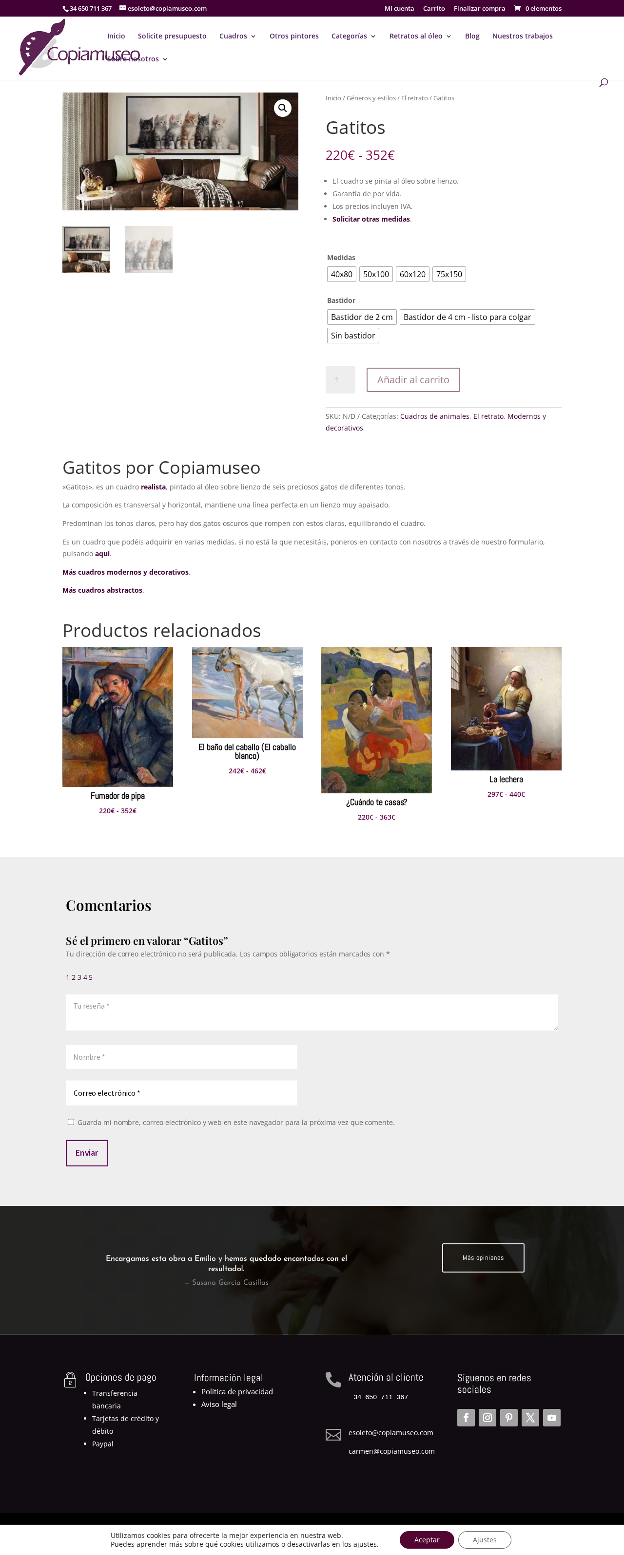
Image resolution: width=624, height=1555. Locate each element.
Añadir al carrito (413, 379)
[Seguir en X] (530, 1417)
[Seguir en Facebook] (466, 1417)
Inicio (116, 36)
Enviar (87, 1153)
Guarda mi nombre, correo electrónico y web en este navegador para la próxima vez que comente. (236, 1122)
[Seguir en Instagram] (487, 1417)
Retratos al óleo (416, 36)
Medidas (341, 257)
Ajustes (485, 1539)
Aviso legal (219, 1404)
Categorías (349, 36)
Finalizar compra (480, 9)
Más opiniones (483, 1257)
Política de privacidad (237, 1391)
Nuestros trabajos (522, 36)
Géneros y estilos (371, 98)
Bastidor (341, 300)
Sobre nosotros (133, 59)
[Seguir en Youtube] (552, 1417)
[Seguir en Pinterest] (509, 1417)
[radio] (342, 274)
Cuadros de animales (434, 416)
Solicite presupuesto (172, 36)
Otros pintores (294, 36)
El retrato (414, 98)
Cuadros (233, 36)
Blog (472, 36)
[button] (283, 108)
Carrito (434, 9)
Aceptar (427, 1539)
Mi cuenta (399, 9)
